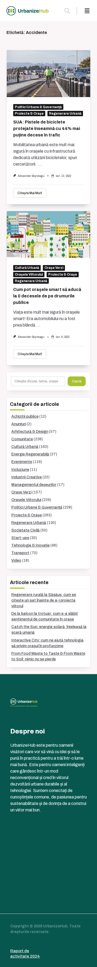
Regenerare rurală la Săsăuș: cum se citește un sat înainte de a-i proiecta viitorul (43, 600)
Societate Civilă (25, 530)
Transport (20, 553)
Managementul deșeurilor (33, 485)
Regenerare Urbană (65, 113)
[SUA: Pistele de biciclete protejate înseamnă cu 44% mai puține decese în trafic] (48, 73)
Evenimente (21, 462)
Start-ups (20, 538)
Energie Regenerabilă (30, 454)
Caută (76, 381)
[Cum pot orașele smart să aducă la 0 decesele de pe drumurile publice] (48, 234)
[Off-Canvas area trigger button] (87, 10)
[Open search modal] (67, 10)
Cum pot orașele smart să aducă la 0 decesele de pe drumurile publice (47, 296)
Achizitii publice (25, 416)
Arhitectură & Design (29, 432)
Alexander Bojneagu (31, 175)
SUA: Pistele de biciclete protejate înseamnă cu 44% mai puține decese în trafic (46, 128)
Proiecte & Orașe (29, 113)
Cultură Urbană (27, 268)
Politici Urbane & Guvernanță (38, 107)
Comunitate (22, 439)
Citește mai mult (30, 193)
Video (16, 560)
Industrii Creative (26, 477)
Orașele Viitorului (29, 274)
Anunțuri (18, 424)
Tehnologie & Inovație (30, 545)
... (40, 164)
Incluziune (20, 470)
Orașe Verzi (53, 268)
